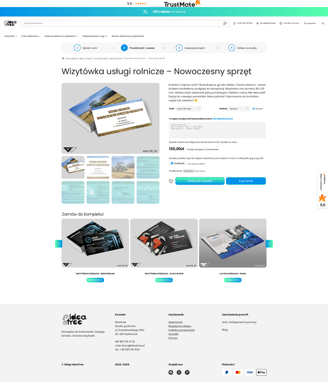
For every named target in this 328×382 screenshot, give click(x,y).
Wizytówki (9, 36)
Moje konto (175, 322)
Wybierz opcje (95, 280)
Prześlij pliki (179, 163)
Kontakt (173, 334)
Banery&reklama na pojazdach (60, 36)
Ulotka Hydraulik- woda (233, 273)
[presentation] (58, 244)
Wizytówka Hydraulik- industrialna (95, 273)
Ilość (171, 108)
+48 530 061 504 (129, 349)
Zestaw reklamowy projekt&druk (128, 36)
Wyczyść (259, 109)
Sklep (81, 58)
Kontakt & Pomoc (291, 23)
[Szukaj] (224, 23)
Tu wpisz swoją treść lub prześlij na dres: (201, 118)
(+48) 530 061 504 (245, 23)
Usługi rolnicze (116, 58)
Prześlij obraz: (175, 170)
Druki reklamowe (29, 36)
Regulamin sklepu (179, 326)
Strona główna (71, 58)
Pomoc (172, 338)
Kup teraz (246, 181)
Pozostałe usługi (101, 58)
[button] (172, 182)
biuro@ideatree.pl (268, 23)
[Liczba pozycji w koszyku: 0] (322, 23)
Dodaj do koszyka (200, 181)
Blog (225, 329)
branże (89, 58)
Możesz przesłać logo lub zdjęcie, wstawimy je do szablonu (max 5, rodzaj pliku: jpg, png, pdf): (216, 158)
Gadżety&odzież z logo (93, 36)
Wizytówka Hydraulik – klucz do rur (164, 273)
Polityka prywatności (181, 330)
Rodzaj (223, 108)
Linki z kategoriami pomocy (239, 322)
